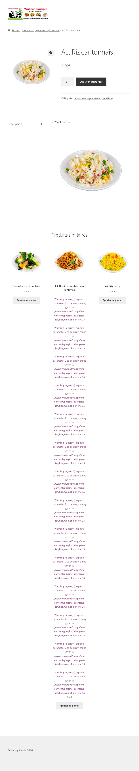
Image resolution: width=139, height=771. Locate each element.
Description (15, 124)
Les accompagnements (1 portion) (41, 30)
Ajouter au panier (91, 81)
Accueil (16, 30)
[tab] (26, 124)
